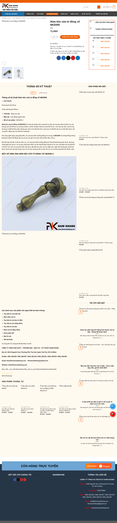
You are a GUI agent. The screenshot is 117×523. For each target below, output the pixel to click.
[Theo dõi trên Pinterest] (21, 479)
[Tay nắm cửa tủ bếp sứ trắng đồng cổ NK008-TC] (68, 395)
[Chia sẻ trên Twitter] (63, 58)
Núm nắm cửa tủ (9, 317)
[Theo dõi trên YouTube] (24, 479)
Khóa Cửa (64, 14)
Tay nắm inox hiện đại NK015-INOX (8, 409)
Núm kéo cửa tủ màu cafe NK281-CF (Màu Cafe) (93, 137)
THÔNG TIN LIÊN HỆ (102, 14)
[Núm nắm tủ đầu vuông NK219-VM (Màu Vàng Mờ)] (97, 270)
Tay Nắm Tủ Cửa (52, 14)
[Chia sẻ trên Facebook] (59, 58)
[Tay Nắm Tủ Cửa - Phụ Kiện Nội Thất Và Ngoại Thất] (11, 7)
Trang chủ (6, 18)
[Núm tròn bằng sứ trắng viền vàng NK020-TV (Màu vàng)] (97, 217)
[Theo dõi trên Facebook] (14, 479)
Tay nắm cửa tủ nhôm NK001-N (27, 409)
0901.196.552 (105, 59)
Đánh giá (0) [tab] (43, 93)
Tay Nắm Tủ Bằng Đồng (73, 51)
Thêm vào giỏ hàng (70, 37)
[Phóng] (4, 63)
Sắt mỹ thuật (8, 339)
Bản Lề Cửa (75, 14)
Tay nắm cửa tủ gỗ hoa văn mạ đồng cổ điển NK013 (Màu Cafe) (48, 410)
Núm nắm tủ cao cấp (60, 51)
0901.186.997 (105, 66)
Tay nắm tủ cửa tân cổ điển (13, 320)
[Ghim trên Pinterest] (73, 58)
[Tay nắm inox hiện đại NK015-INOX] (10, 395)
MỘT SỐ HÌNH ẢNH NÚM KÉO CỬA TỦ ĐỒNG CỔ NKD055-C (28, 154)
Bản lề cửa (7, 336)
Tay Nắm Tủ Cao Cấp (60, 53)
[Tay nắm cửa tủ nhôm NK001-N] (29, 395)
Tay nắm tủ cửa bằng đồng (13, 323)
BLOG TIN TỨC (86, 14)
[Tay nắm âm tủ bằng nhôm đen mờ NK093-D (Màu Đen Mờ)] (97, 165)
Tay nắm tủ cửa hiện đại (12, 314)
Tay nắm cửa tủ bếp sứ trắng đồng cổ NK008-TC (67, 409)
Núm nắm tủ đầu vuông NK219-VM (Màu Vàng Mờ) (94, 295)
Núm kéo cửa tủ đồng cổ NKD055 (32, 97)
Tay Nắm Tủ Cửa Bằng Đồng (74, 46)
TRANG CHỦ (30, 14)
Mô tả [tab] (33, 93)
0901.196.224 (105, 47)
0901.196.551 (105, 53)
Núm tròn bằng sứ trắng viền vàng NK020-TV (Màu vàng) (95, 242)
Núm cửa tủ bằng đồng (12, 330)
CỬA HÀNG (40, 14)
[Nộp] (98, 7)
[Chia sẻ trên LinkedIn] (78, 58)
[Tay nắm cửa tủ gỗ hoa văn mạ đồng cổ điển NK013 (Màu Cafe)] (48, 395)
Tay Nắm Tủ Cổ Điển (71, 53)
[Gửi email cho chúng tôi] (18, 479)
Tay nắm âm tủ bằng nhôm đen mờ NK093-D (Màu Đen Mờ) (96, 190)
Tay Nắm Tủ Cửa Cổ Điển (36, 18)
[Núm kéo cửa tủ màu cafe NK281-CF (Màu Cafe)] (97, 112)
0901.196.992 (105, 41)
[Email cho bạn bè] (68, 58)
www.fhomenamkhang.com (18, 365)
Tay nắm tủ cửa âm (10, 326)
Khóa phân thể (9, 333)
